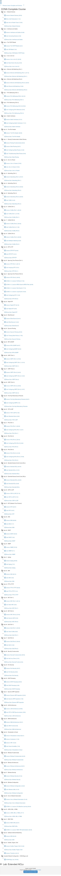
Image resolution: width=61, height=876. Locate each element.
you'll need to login (36, 870)
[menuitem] (1, 3)
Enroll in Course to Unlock (30, 872)
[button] (1, 1)
